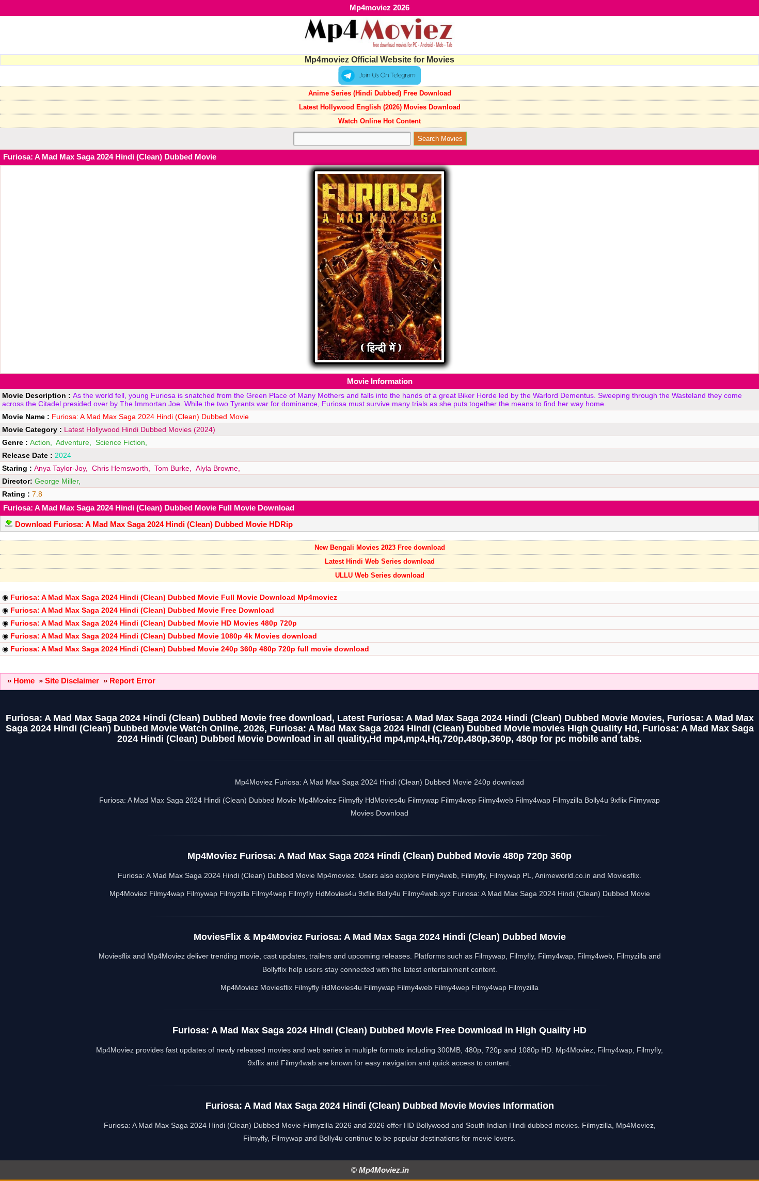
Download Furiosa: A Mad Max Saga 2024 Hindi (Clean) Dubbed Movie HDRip (154, 524)
